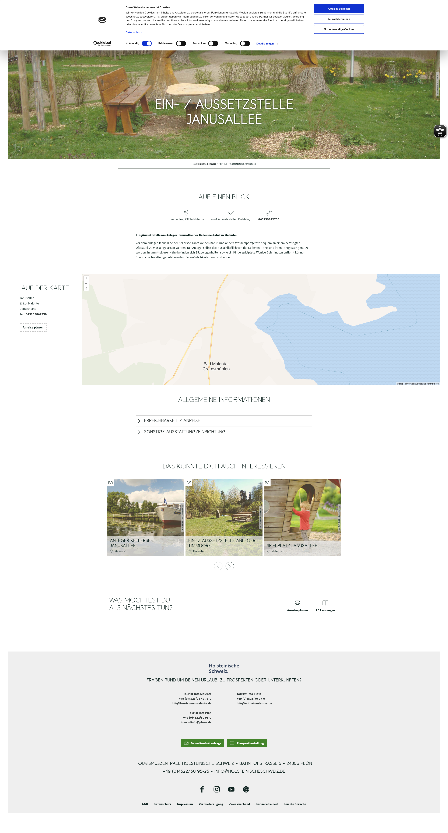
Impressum (185, 804)
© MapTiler (402, 383)
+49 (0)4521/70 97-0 (251, 699)
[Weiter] (230, 566)
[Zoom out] (86, 283)
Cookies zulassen (339, 8)
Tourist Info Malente (197, 694)
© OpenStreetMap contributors (423, 383)
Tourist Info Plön (199, 713)
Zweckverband (239, 804)
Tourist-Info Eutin (249, 694)
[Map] (261, 329)
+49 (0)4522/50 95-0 (197, 717)
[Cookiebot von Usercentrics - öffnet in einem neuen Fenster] (102, 43)
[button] (33, 327)
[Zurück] (218, 566)
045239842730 (268, 219)
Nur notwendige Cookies (339, 29)
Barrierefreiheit (267, 804)
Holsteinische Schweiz (204, 163)
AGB (145, 804)
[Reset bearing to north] (86, 288)
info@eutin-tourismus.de (254, 703)
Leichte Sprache (295, 804)
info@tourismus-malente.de (191, 703)
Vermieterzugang (211, 804)
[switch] (181, 43)
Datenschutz (162, 804)
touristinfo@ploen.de (196, 722)
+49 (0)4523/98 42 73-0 (195, 699)
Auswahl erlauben (339, 19)
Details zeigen (265, 43)
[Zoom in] (86, 278)
